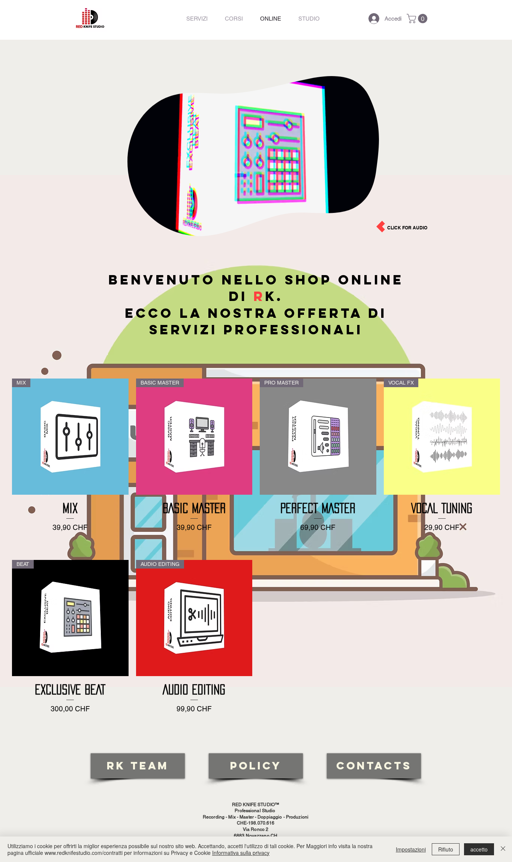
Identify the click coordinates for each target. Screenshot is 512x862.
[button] (418, 18)
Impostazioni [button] (411, 849)
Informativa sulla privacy (240, 852)
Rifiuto (445, 849)
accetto (479, 849)
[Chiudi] (503, 849)
